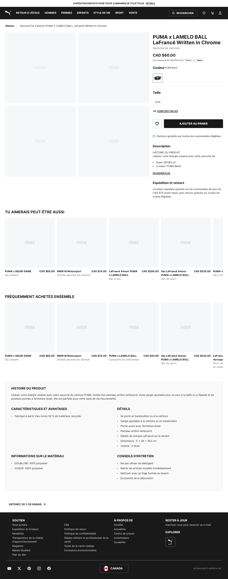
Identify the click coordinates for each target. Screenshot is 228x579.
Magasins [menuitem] (17, 545)
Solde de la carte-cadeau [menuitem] (79, 545)
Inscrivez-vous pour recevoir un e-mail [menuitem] (188, 524)
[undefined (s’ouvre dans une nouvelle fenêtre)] (170, 542)
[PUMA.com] (7, 13)
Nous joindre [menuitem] (19, 524)
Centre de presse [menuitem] (124, 533)
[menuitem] (28, 13)
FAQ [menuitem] (66, 524)
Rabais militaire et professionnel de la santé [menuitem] (86, 539)
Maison (9, 25)
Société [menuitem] (118, 524)
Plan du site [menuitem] (19, 554)
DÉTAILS (150, 3)
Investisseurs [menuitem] (121, 537)
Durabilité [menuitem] (119, 542)
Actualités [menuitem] (120, 529)
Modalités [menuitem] (18, 533)
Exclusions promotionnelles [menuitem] (80, 550)
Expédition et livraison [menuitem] (25, 529)
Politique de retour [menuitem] (75, 529)
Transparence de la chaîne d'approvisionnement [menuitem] (27, 539)
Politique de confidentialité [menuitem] (80, 533)
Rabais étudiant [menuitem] (21, 550)
